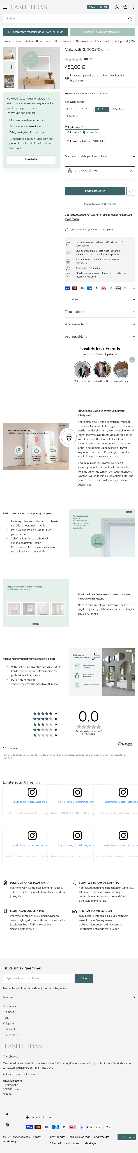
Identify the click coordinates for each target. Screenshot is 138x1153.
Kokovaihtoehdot (75, 102)
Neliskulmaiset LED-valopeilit (93, 41)
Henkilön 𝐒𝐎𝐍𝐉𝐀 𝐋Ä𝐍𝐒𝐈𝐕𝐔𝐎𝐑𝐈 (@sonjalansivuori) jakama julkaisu (88, 813)
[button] (35, 32)
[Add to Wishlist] (130, 191)
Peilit (19, 41)
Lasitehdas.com (21, 1137)
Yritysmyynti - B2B (98, 7)
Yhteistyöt (91, 1143)
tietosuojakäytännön (56, 988)
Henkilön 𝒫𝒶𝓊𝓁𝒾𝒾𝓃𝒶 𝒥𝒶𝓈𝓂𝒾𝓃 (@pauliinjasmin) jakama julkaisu (38, 813)
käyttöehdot (33, 988)
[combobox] (69, 18)
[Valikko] (5, 7)
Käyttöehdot (57, 1137)
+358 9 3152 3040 (43, 1067)
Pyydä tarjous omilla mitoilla (100, 204)
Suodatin (12, 748)
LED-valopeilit (63, 41)
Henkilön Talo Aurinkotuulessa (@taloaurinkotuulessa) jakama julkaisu (45, 856)
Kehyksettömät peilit (38, 41)
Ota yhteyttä (101, 1137)
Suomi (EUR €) (39, 1117)
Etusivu (7, 41)
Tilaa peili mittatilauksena (65, 1143)
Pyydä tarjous (127, 1137)
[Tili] (117, 7)
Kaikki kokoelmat (80, 1137)
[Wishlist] (133, 7)
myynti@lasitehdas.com (109, 609)
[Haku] (130, 19)
